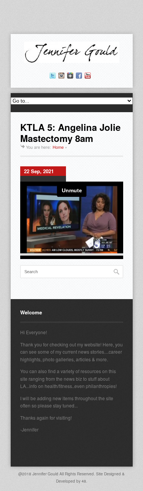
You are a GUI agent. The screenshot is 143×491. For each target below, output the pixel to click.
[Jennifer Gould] (71, 60)
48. (84, 481)
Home (58, 147)
